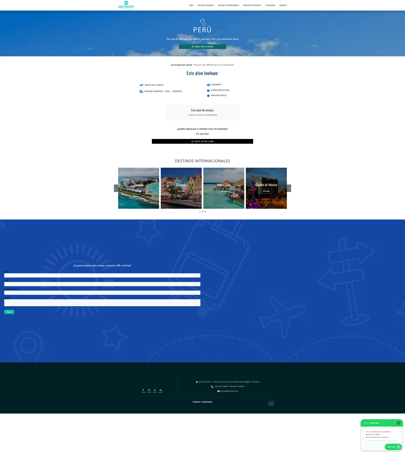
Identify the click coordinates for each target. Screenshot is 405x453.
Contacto (283, 5)
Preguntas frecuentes (252, 5)
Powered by (366, 423)
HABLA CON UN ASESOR (204, 46)
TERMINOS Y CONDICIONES (202, 402)
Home (191, 5)
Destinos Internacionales (228, 5)
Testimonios (270, 5)
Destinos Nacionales (206, 5)
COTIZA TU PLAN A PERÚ (204, 141)
